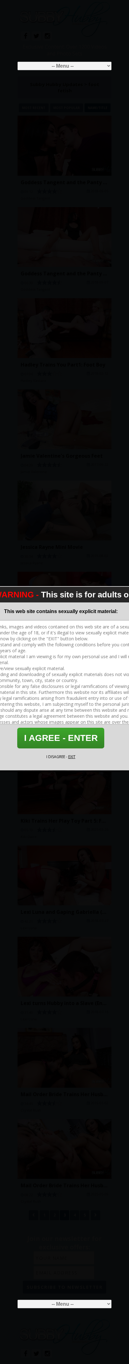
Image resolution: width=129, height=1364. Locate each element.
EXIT (71, 756)
